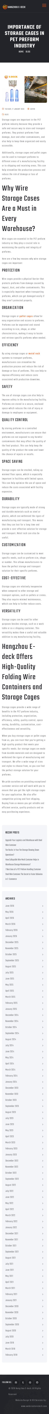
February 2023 (11, 1149)
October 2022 (11, 1173)
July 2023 (9, 1118)
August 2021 (10, 1258)
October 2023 (11, 1100)
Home (21, 52)
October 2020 (11, 1319)
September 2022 (12, 1179)
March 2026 (10, 924)
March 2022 (10, 1215)
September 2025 (12, 961)
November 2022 (11, 1167)
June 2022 (9, 1197)
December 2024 (12, 1015)
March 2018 (10, 1349)
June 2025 (9, 979)
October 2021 (10, 1246)
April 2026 (9, 918)
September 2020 (12, 1325)
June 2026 (9, 906)
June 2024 (9, 1052)
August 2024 (10, 1039)
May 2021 (9, 1276)
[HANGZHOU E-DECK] (14, 7)
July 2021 (9, 1264)
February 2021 (11, 1294)
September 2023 (12, 1106)
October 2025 (11, 955)
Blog (28, 52)
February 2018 (11, 1355)
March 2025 (10, 997)
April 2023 (9, 1137)
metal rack (34, 354)
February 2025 (11, 1003)
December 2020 (12, 1306)
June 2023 (9, 1124)
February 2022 (11, 1221)
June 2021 (9, 1270)
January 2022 (11, 1228)
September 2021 (12, 1252)
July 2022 (9, 1191)
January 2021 (11, 1300)
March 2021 (10, 1288)
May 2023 (9, 1130)
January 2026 (11, 936)
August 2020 (10, 1331)
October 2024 (11, 1027)
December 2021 (11, 1234)
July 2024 (9, 1046)
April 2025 (9, 991)
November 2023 (11, 1094)
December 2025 (12, 942)
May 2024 (9, 1058)
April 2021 (9, 1282)
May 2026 (9, 912)
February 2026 (11, 930)
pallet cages (26, 316)
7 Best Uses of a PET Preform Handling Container (23, 869)
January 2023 (11, 1155)
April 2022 (9, 1209)
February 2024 (11, 1076)
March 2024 (10, 1070)
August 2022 (10, 1185)
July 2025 (9, 973)
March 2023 (10, 1143)
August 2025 (10, 967)
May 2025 (9, 985)
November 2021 (11, 1240)
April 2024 (9, 1064)
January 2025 (11, 1009)
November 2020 (11, 1312)
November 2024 (11, 1021)
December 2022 (11, 1161)
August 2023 (10, 1112)
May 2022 (9, 1203)
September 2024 (12, 1033)
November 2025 (11, 948)
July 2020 (9, 1337)
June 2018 (9, 1343)
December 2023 (11, 1088)
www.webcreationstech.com (34, 1406)
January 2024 (11, 1082)
